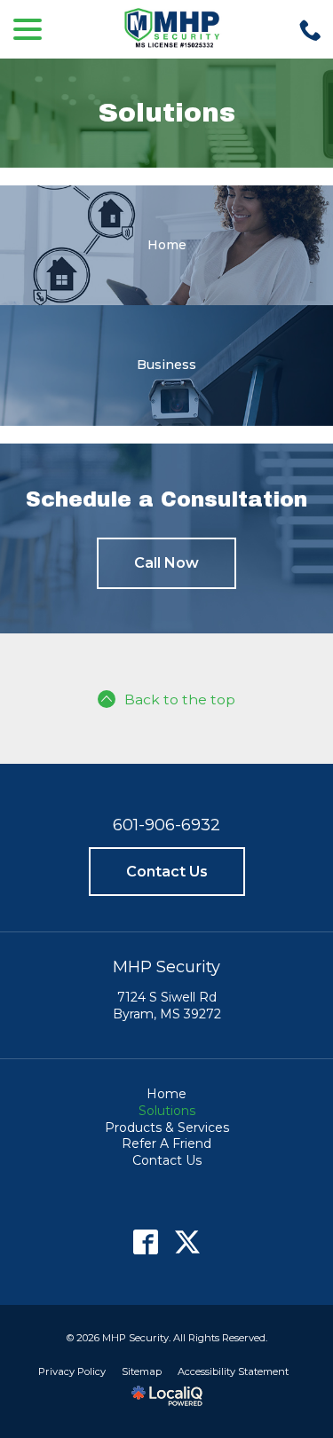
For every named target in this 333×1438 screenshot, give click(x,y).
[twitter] (188, 1241)
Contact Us (167, 871)
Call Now (166, 562)
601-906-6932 (166, 825)
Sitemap (142, 1371)
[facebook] (146, 1241)
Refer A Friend (166, 1143)
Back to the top (179, 699)
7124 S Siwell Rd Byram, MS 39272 (167, 1005)
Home (166, 1094)
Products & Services (167, 1127)
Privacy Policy (72, 1371)
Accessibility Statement (233, 1371)
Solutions (167, 112)
